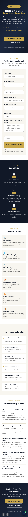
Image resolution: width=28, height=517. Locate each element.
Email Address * (9, 89)
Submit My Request (14, 501)
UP (3, 514)
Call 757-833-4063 (14, 43)
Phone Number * (9, 81)
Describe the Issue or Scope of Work (13, 121)
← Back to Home (14, 6)
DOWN (7, 514)
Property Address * (10, 97)
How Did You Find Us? (10, 135)
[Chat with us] (24, 513)
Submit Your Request (14, 39)
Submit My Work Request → (14, 144)
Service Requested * (10, 104)
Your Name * (8, 73)
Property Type (8, 113)
